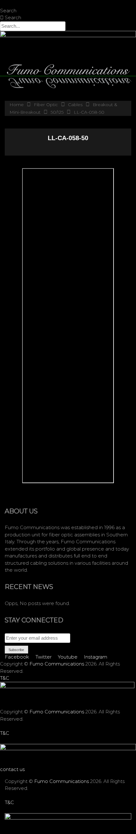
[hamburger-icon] (129, 11)
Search (8, 11)
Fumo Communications (56, 664)
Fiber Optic (46, 104)
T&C (4, 678)
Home (16, 104)
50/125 (57, 112)
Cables (75, 104)
